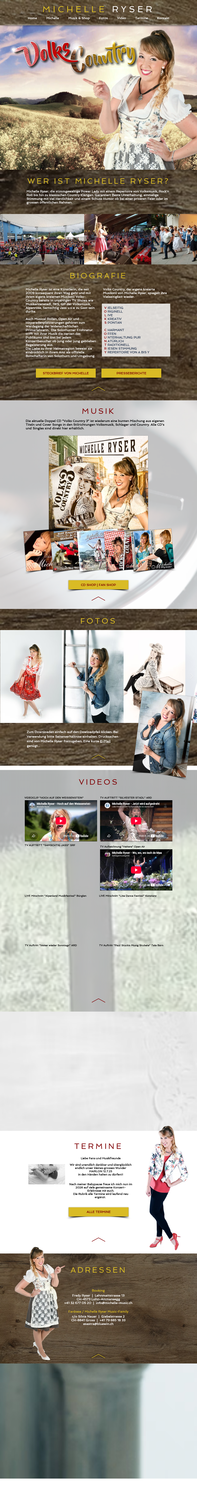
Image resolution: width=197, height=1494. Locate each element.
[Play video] (61, 919)
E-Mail (105, 741)
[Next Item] (191, 239)
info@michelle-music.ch (114, 1303)
